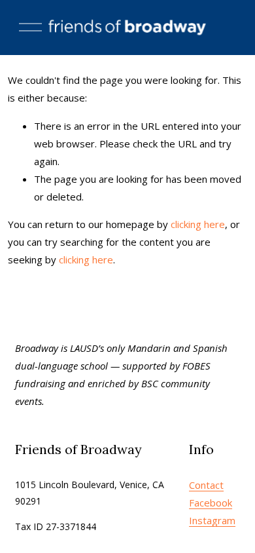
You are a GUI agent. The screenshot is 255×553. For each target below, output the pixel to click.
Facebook (210, 502)
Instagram (212, 520)
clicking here (198, 224)
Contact (206, 484)
